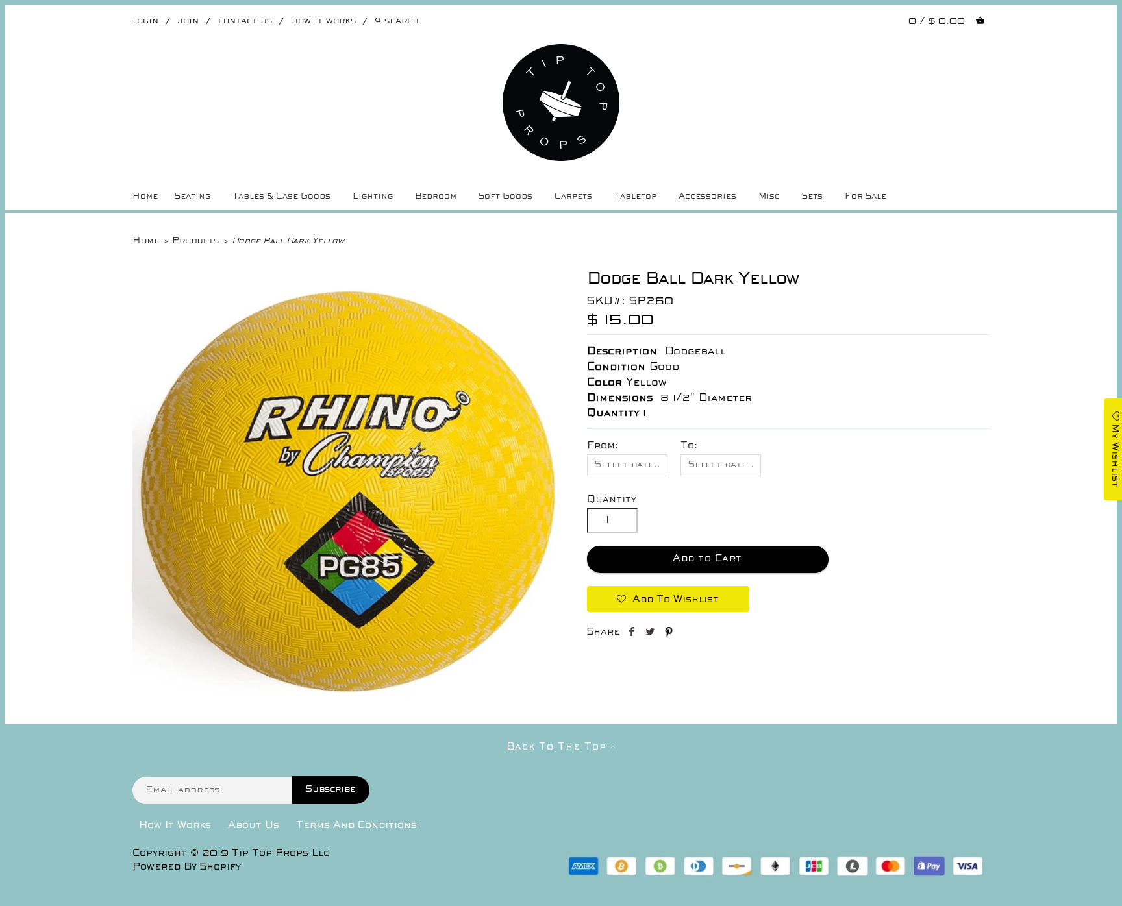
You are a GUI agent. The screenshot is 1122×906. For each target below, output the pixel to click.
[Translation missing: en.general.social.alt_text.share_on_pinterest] (669, 634)
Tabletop (635, 197)
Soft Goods (505, 197)
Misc (769, 197)
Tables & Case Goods (281, 197)
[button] (668, 599)
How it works (324, 21)
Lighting (373, 197)
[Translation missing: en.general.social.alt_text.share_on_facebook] (632, 634)
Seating (192, 197)
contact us (245, 21)
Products (195, 241)
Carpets (573, 197)
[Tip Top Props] (561, 54)
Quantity (611, 499)
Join (188, 21)
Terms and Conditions (356, 825)
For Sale (865, 197)
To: (688, 445)
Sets (812, 197)
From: (602, 445)
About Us (253, 825)
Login (145, 21)
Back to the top (558, 747)
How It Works (175, 825)
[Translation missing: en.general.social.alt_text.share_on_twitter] (651, 634)
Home (145, 197)
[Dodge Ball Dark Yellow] (346, 701)
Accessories (707, 197)
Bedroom (435, 197)
